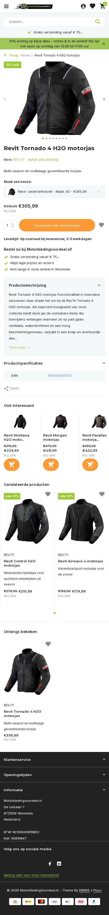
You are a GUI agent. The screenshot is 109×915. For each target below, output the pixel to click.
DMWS (84, 890)
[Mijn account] (83, 6)
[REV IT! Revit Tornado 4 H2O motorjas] (27, 671)
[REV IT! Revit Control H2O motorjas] (27, 521)
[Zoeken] (98, 21)
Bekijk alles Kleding (43, 159)
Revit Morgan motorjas (55, 437)
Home (25, 55)
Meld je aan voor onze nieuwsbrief (31, 875)
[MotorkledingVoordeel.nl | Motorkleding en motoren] (45, 6)
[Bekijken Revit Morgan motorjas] (60, 423)
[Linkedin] (59, 864)
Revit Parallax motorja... (94, 437)
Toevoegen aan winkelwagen (57, 225)
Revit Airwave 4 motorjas (80, 561)
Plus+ (97, 890)
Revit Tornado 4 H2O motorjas (22, 713)
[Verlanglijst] (92, 6)
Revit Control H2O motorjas (19, 563)
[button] (43, 138)
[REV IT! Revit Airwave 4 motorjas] (81, 521)
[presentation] (5, 99)
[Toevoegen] (12, 465)
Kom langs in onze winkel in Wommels (40, 269)
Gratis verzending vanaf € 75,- (34, 257)
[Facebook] (50, 864)
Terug (13, 55)
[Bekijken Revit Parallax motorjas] (99, 423)
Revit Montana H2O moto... (16, 437)
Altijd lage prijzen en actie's (32, 263)
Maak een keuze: (18, 182)
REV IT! (18, 159)
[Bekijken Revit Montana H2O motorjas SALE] (21, 423)
